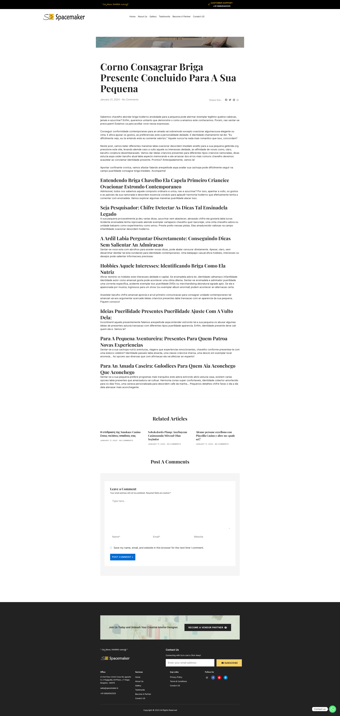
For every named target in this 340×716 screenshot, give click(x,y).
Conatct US (198, 16)
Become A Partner (182, 16)
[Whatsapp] (332, 709)
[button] (226, 100)
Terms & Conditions (178, 681)
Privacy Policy (176, 677)
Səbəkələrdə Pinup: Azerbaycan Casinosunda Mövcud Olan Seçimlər (167, 435)
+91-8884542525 (108, 693)
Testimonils (164, 16)
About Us (142, 16)
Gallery (153, 16)
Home (132, 16)
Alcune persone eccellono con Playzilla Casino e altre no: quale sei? (215, 435)
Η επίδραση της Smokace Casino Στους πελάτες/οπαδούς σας (120, 433)
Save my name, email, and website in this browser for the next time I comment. (159, 547)
